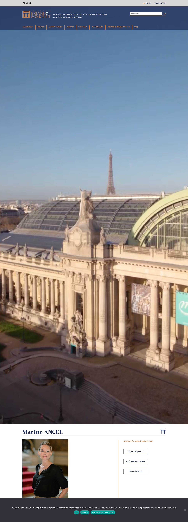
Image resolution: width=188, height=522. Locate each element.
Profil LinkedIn (135, 471)
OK (76, 512)
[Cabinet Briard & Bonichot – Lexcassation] (36, 14)
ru (150, 3)
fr (144, 3)
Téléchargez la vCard (135, 461)
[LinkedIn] (22, 3)
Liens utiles (160, 3)
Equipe (70, 26)
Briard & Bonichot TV (119, 26)
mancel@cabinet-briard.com (138, 441)
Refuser (84, 512)
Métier (40, 26)
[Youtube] (29, 3)
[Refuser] (185, 510)
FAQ (136, 26)
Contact (82, 26)
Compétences (55, 26)
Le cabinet (27, 26)
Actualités (97, 26)
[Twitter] (26, 3)
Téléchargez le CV (135, 451)
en (147, 3)
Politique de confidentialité (103, 512)
